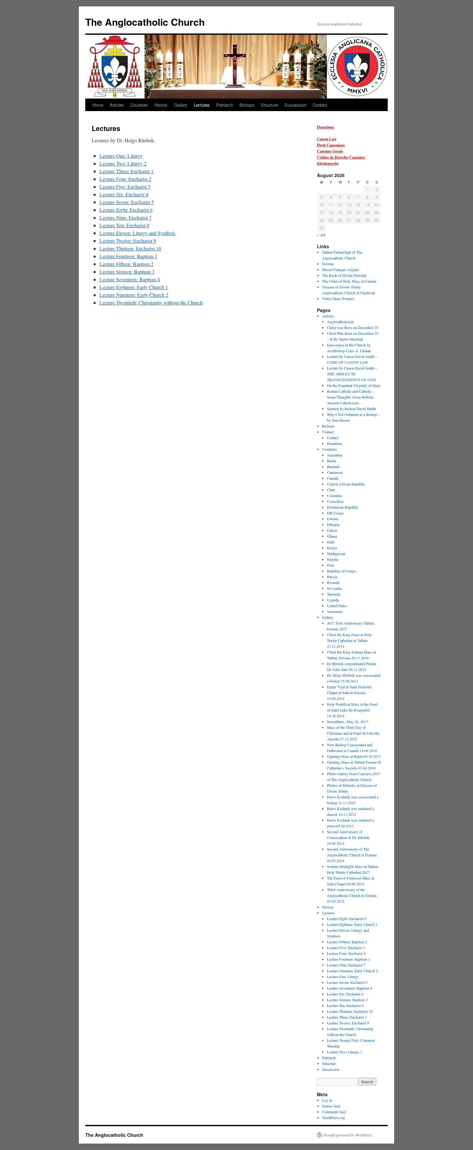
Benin (331, 460)
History (161, 105)
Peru (330, 565)
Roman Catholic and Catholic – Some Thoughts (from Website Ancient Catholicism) (350, 397)
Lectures (202, 105)
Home (97, 105)
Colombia (334, 495)
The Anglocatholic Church (145, 22)
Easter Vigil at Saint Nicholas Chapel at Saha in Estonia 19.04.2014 (349, 692)
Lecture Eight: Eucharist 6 (126, 209)
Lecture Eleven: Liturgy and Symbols (137, 233)
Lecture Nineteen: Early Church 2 (133, 294)
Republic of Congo (341, 570)
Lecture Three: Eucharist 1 (126, 171)
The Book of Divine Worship (344, 275)
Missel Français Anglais (340, 269)
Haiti (330, 541)
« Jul (321, 234)
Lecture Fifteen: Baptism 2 (126, 263)
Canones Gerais (330, 151)
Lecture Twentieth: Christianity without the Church (151, 302)
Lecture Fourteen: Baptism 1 (128, 256)
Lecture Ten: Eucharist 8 (124, 225)
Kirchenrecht (328, 163)
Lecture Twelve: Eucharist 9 (127, 240)
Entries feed (331, 1105)
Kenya (332, 547)
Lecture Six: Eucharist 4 (123, 194)
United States (337, 605)
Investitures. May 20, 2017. (348, 721)
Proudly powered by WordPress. (348, 1134)
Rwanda (333, 582)
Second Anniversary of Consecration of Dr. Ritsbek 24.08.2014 (348, 837)
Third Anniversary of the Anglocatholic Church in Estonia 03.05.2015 (351, 895)
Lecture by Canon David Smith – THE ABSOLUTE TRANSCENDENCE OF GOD (352, 373)
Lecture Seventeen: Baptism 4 (129, 279)
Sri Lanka (334, 588)
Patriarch (224, 105)
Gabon (332, 530)
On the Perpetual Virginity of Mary (354, 385)
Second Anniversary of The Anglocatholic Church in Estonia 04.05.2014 (351, 854)
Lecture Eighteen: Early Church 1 (133, 287)
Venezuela (334, 611)
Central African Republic (346, 483)
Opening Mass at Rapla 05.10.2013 (354, 756)
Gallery (180, 105)
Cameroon (335, 472)
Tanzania (333, 594)
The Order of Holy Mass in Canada (349, 281)
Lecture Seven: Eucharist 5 (126, 202)
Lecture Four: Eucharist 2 (125, 178)
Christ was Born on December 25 (352, 327)
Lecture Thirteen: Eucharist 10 (130, 248)
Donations (325, 127)
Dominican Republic (342, 507)
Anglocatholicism (340, 321)
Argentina (334, 454)
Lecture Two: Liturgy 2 (122, 163)
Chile (331, 489)
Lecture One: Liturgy (121, 155)
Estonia (327, 263)
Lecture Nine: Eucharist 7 (125, 217)
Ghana (332, 536)
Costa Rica (335, 501)
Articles (117, 105)
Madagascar (336, 553)
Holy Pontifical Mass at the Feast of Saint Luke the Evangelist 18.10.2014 (352, 710)
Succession (295, 105)
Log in (327, 1100)
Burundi (333, 466)
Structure (269, 105)
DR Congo (335, 512)
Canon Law (327, 139)
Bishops (247, 105)
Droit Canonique (331, 145)
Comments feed (334, 1111)
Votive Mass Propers (338, 298)
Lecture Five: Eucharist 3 (124, 186)
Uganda (333, 599)
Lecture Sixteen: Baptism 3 (126, 271)
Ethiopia (333, 524)
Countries (139, 105)
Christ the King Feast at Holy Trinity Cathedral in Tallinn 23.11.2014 (349, 640)
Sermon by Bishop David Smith (351, 408)
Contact (320, 105)
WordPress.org (333, 1117)
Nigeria (332, 559)
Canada (332, 478)
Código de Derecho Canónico (341, 157)
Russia (332, 576)
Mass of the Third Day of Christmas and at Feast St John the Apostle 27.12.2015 (353, 733)
